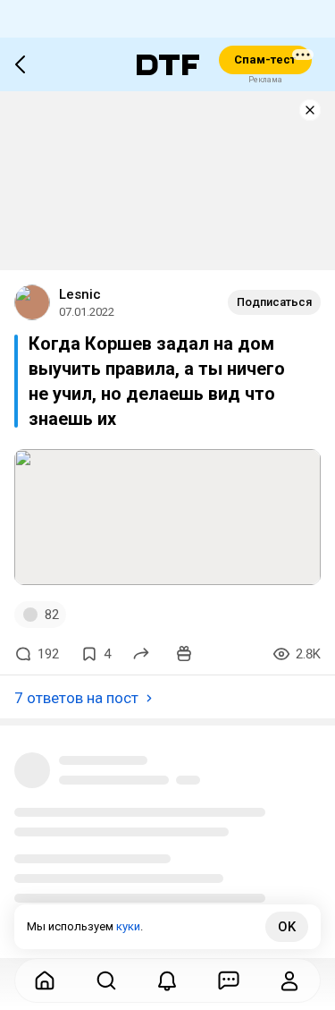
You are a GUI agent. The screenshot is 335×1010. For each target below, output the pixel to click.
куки (128, 926)
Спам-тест (265, 59)
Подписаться (274, 302)
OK (287, 927)
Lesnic (80, 294)
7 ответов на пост (76, 698)
